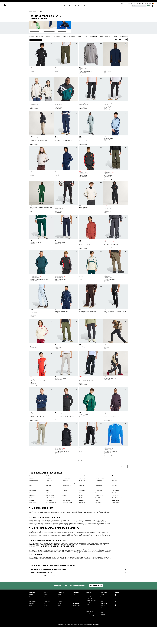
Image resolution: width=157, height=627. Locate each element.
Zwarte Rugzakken (116, 495)
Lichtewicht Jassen (83, 475)
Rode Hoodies (82, 490)
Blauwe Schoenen (33, 492)
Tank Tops (97, 492)
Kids (75, 5)
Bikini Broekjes (32, 483)
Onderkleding (82, 478)
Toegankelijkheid (95, 624)
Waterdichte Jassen (99, 497)
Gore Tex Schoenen (99, 478)
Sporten (86, 5)
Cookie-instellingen (62, 624)
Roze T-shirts (82, 502)
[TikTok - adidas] (121, 608)
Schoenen (80, 5)
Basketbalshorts (32, 478)
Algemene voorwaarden (87, 624)
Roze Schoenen (82, 500)
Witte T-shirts (115, 488)
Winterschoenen (98, 502)
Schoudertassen (98, 480)
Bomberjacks (32, 497)
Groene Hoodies (65, 475)
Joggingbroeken (65, 492)
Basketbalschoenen (33, 480)
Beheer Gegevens (69, 624)
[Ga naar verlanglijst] (150, 5)
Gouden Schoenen (50, 495)
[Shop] (4, 5)
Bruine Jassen (32, 502)
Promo (91, 5)
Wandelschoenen (99, 495)
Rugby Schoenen (99, 475)
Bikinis (30, 485)
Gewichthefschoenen (50, 483)
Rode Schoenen (82, 492)
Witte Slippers (115, 485)
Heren (65, 5)
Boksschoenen (32, 495)
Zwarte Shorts (115, 492)
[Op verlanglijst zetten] (52, 44)
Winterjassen (115, 475)
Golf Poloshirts (49, 492)
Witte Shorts (114, 480)
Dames (70, 5)
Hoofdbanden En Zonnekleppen (69, 483)
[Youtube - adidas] (121, 611)
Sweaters (97, 488)
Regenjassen (82, 488)
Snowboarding (98, 485)
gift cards (139, 3)
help (126, 3)
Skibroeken (31, 500)
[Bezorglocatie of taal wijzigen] (153, 3)
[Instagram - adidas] (121, 598)
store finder (123, 3)
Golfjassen (48, 488)
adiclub (146, 3)
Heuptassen (65, 480)
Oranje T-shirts (82, 480)
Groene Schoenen (66, 478)
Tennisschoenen (98, 490)
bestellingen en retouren (132, 3)
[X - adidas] (121, 601)
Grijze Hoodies (49, 500)
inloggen (150, 3)
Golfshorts (48, 490)
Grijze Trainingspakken (51, 502)
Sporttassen (81, 485)
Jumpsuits (64, 495)
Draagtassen (48, 478)
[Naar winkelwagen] (153, 5)
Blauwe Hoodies (32, 490)
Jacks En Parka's (66, 488)
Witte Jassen (115, 478)
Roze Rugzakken (82, 497)
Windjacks (97, 500)
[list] (78, 36)
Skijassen (64, 490)
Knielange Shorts (66, 500)
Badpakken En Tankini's (34, 475)
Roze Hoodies (82, 495)
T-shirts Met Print (50, 497)
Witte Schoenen (115, 483)
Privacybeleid (79, 624)
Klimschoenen (65, 497)
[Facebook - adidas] (121, 595)
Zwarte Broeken (115, 490)
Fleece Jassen (49, 480)
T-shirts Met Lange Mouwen (68, 502)
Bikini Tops (31, 488)
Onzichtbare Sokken (66, 485)
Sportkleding (82, 483)
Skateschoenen (98, 483)
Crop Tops (48, 475)
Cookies (75, 624)
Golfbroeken (48, 485)
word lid (142, 3)
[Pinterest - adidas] (121, 605)
